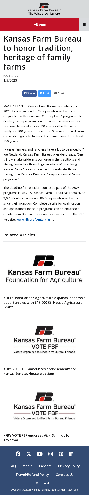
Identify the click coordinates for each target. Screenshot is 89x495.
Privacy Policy (69, 466)
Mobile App (45, 483)
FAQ (12, 466)
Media (27, 466)
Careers (45, 466)
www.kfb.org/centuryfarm (35, 219)
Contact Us (64, 474)
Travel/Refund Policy (32, 474)
